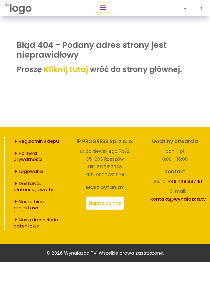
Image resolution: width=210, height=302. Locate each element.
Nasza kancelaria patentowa (36, 223)
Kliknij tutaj (66, 69)
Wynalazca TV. (80, 253)
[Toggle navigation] (103, 8)
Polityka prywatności (28, 156)
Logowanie (31, 171)
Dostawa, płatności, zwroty (33, 186)
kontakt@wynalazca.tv (178, 199)
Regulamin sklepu (39, 141)
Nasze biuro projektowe (30, 204)
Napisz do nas (105, 203)
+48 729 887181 (185, 181)
